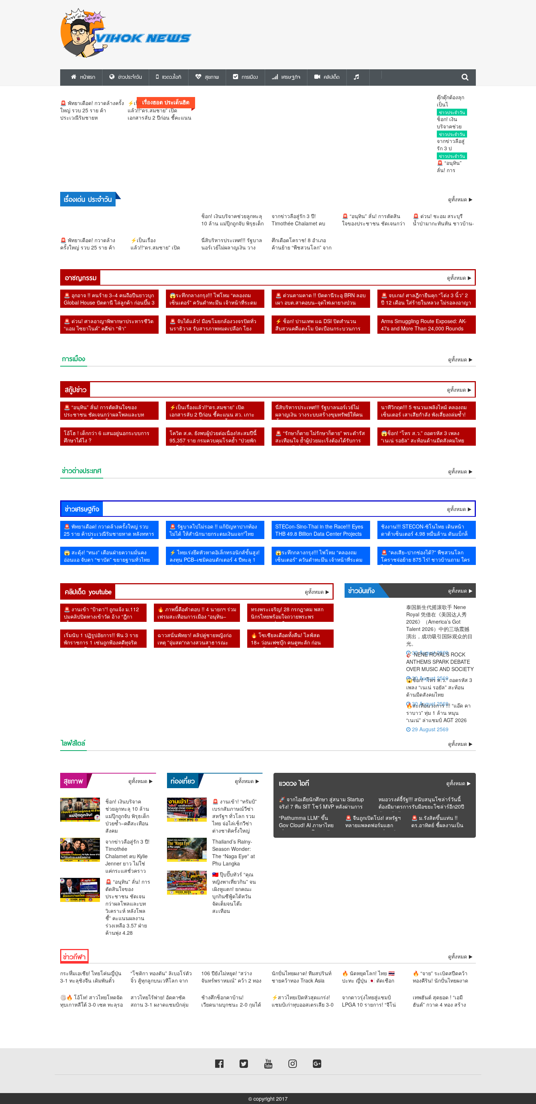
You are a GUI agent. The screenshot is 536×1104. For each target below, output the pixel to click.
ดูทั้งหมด (456, 277)
